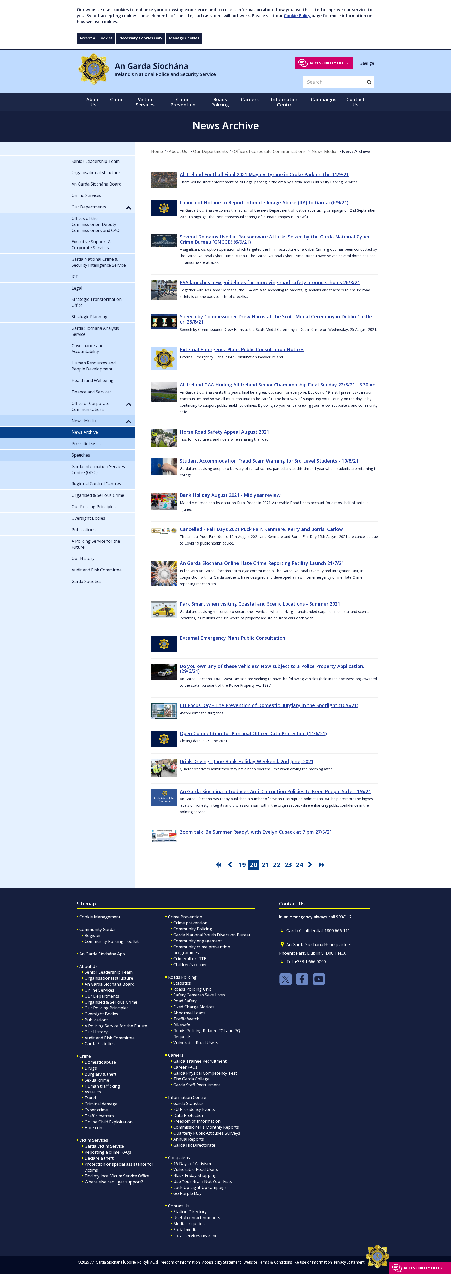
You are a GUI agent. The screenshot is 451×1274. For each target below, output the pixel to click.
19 (242, 864)
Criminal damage (101, 1104)
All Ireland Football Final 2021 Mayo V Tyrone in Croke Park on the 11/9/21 (264, 174)
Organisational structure (109, 978)
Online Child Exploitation (109, 1122)
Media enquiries (189, 1224)
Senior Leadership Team (109, 972)
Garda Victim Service (104, 1146)
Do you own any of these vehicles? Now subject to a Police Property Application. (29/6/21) (272, 668)
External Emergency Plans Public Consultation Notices (242, 349)
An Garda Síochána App (102, 954)
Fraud (90, 1098)
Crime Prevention (185, 917)
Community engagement (197, 941)
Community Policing (192, 929)
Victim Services (93, 1140)
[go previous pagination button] (231, 865)
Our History (96, 1032)
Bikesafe (181, 1025)
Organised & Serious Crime (111, 1002)
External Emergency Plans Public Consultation (232, 638)
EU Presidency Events (194, 1109)
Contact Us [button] (355, 102)
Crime (85, 1056)
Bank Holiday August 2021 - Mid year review (230, 495)
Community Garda (97, 929)
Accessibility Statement (221, 1262)
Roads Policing (182, 977)
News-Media (324, 151)
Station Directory (190, 1212)
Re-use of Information (313, 1262)
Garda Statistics (188, 1103)
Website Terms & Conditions (268, 1262)
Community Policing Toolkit (112, 941)
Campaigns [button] (323, 99)
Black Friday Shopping (195, 1175)
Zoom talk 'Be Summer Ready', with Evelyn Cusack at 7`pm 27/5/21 (256, 832)
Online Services (99, 990)
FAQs (152, 1262)
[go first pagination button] (219, 865)
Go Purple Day (187, 1193)
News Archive (356, 151)
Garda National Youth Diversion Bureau (212, 935)
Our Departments (210, 151)
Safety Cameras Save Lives (199, 995)
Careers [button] (250, 99)
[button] (129, 207)
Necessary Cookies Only (140, 37)
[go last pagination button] (323, 865)
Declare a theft (99, 1158)
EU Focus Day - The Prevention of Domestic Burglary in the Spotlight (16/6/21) (269, 705)
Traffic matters (99, 1116)
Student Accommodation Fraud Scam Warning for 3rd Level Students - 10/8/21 (269, 461)
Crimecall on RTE (189, 958)
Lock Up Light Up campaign (200, 1187)
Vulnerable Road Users (195, 1042)
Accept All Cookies (96, 37)
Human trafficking (102, 1086)
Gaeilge (367, 63)
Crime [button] (117, 99)
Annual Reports (188, 1139)
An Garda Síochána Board (109, 984)
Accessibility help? (329, 63)
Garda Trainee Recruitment (200, 1061)
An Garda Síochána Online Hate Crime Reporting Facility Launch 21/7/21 (262, 563)
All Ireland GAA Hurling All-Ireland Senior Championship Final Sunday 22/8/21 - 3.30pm (278, 384)
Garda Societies (100, 1043)
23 (288, 864)
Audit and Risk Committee (110, 1038)
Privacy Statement (349, 1262)
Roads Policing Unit (192, 989)
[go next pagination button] (311, 865)
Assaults (93, 1092)
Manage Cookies (184, 37)
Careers (175, 1055)
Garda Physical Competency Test (205, 1073)
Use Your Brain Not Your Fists (202, 1181)
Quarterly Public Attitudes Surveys (206, 1133)
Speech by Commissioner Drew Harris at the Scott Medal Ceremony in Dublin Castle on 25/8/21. (276, 319)
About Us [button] (93, 102)
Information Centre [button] (285, 102)
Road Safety (185, 1001)
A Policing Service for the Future (116, 1026)
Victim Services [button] (145, 102)
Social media (185, 1230)
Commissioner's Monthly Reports (206, 1127)
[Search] (369, 82)
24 (299, 864)
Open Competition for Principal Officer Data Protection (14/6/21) (253, 733)
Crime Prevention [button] (182, 102)
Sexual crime (97, 1080)
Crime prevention (190, 923)
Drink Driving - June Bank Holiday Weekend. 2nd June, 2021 (246, 761)
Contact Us (178, 1206)
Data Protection (188, 1115)
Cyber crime (96, 1110)
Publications (97, 1020)
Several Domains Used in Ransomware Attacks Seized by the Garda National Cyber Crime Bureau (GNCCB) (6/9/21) (275, 239)
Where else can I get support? (114, 1182)
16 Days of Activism (192, 1164)
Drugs (91, 1068)
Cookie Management (99, 917)
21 (265, 864)
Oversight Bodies (101, 1014)
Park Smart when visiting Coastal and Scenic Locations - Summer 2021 (260, 604)
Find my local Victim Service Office (117, 1176)
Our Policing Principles (107, 1008)
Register (93, 935)
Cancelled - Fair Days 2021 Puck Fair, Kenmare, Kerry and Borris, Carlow (261, 529)
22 (276, 864)
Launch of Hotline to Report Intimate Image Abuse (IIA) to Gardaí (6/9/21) (264, 202)
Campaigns (179, 1158)
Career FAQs (185, 1067)
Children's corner (190, 964)
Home (157, 151)
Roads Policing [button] (220, 102)
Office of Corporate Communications (270, 151)
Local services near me (195, 1236)
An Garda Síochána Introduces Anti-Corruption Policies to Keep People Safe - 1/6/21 (275, 791)
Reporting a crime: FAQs (108, 1152)
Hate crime (95, 1128)
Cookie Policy (297, 16)
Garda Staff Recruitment (196, 1085)
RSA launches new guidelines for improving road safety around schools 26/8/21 (270, 282)
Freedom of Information (197, 1121)
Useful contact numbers (196, 1218)
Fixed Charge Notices (194, 1007)
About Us (178, 151)
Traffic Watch (186, 1019)
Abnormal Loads (189, 1013)
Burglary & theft (100, 1074)
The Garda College (191, 1079)
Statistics (182, 983)
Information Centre (187, 1097)
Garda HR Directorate (194, 1145)
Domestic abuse (100, 1062)
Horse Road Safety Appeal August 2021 (224, 432)
